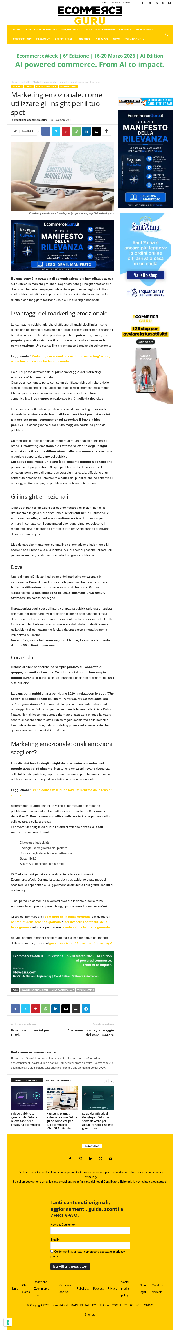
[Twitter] (163, 3)
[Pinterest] (66, 131)
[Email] (96, 131)
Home (16, 29)
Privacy (112, 1288)
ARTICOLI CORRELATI (27, 1080)
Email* (54, 1239)
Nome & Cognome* (62, 1224)
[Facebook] (142, 3)
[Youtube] (169, 3)
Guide (29, 86)
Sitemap (90, 1314)
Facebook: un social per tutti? (30, 1032)
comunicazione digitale (35, 990)
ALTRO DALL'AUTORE (58, 1080)
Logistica (84, 39)
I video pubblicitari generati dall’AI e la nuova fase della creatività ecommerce (25, 1119)
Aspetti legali (64, 39)
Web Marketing (68, 86)
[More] (106, 131)
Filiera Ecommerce (46, 86)
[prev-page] (106, 1080)
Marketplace (144, 29)
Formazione (132, 39)
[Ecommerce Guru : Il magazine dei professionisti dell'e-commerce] (90, 15)
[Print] (76, 1008)
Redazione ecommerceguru (30, 119)
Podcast (98, 1288)
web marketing (85, 990)
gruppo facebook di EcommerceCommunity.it (80, 943)
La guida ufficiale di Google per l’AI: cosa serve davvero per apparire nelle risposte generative (97, 1120)
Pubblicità (83, 1288)
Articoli (25, 82)
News (116, 39)
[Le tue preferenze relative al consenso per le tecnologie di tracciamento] (8, 1322)
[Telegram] (86, 1008)
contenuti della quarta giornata (86, 927)
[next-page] (112, 1080)
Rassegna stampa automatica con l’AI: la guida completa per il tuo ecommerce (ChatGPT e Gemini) (62, 1120)
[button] (166, 35)
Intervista (102, 39)
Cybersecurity (22, 39)
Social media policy (125, 1288)
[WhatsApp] (76, 131)
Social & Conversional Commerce (108, 29)
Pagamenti (43, 39)
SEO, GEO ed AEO (71, 29)
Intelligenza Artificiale (41, 29)
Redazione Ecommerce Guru (41, 1288)
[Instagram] (149, 3)
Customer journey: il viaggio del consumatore (90, 1032)
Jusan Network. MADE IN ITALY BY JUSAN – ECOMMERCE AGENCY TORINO (101, 1305)
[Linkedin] (156, 3)
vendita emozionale (63, 990)
